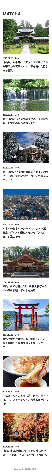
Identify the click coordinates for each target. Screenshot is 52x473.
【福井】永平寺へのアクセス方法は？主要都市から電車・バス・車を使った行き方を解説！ (25, 66)
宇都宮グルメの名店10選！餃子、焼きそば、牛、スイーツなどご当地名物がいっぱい (25, 399)
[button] (3, 3)
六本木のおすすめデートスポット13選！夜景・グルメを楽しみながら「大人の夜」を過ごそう (25, 232)
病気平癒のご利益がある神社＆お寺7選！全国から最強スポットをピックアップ (25, 343)
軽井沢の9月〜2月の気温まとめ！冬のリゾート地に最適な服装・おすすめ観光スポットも (25, 175)
